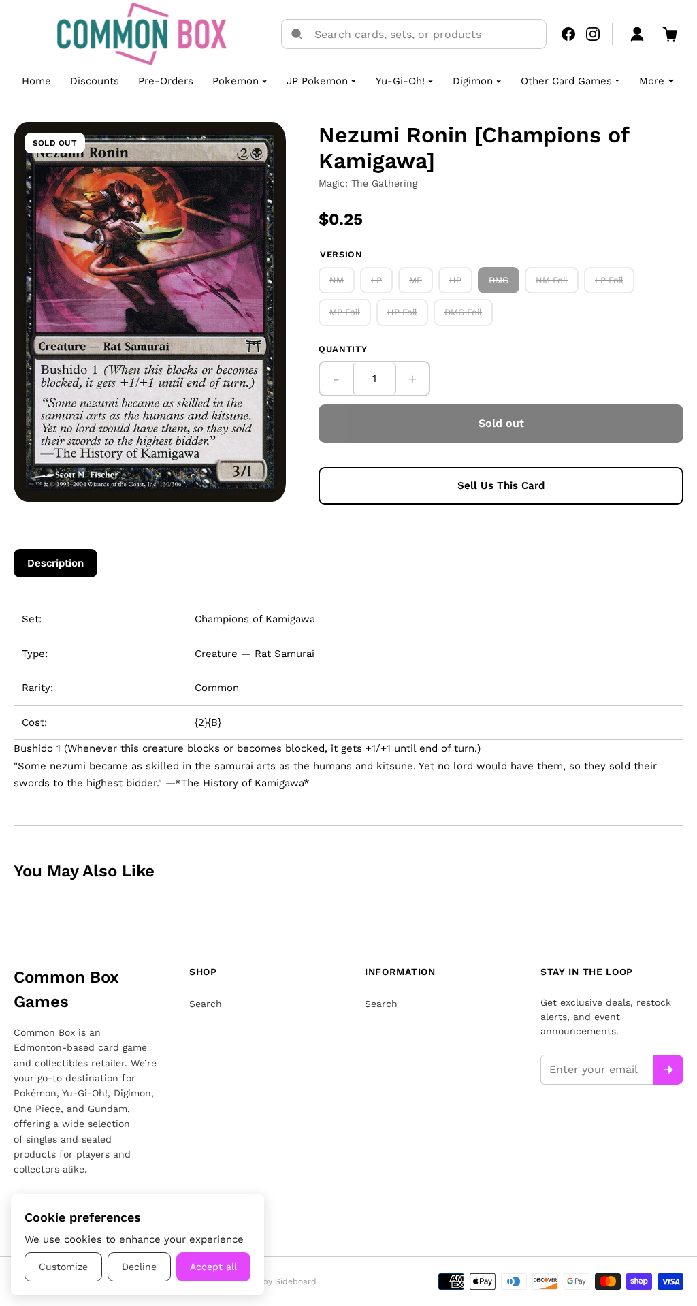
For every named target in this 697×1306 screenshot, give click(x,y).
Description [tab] (55, 563)
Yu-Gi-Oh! (400, 81)
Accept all (213, 1266)
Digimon (473, 81)
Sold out (501, 423)
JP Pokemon (317, 81)
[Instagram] (593, 34)
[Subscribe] (668, 1070)
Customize (63, 1266)
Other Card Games (566, 81)
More (651, 81)
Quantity (343, 349)
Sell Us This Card (501, 485)
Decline (139, 1266)
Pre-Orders (165, 81)
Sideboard (296, 1281)
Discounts (94, 81)
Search (205, 1003)
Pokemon (235, 81)
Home (36, 81)
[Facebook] (568, 34)
